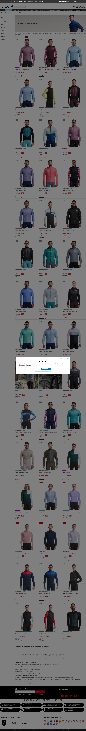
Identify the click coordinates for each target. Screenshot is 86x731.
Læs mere (37, 368)
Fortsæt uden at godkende (65, 358)
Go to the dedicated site (64, 1)
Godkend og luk (46, 368)
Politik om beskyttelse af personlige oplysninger (43, 371)
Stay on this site (73, 1)
